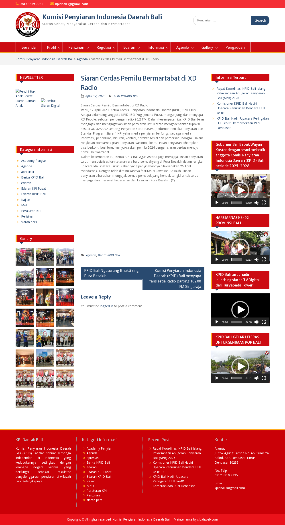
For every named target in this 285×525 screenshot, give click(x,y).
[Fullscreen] (263, 202)
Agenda (182, 47)
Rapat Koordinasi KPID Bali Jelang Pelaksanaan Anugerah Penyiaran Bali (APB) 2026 (241, 93)
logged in (106, 306)
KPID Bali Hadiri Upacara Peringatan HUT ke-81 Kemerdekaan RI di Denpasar (243, 123)
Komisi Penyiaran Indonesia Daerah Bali (102, 17)
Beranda (28, 47)
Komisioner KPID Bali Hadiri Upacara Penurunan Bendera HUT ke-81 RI (241, 108)
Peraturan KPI (31, 211)
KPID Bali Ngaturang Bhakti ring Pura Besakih (111, 273)
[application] (240, 190)
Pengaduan (235, 47)
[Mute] (256, 202)
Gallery (207, 47)
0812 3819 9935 (31, 4)
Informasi (156, 47)
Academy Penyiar (33, 160)
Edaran (129, 47)
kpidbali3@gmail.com (71, 4)
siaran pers (29, 222)
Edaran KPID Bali (33, 194)
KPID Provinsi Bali (126, 96)
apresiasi (27, 172)
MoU (24, 205)
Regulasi (104, 47)
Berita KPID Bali (109, 255)
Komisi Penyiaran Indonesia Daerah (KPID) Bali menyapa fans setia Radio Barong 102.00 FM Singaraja (175, 278)
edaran (26, 183)
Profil (51, 47)
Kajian (25, 199)
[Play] (217, 202)
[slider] (236, 202)
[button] (240, 190)
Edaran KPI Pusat (33, 188)
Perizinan (76, 47)
